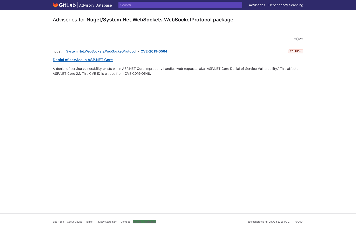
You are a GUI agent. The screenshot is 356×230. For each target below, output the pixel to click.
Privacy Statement (106, 221)
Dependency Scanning (285, 5)
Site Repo (58, 221)
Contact (125, 221)
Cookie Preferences (144, 221)
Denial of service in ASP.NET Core (83, 60)
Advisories (257, 5)
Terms (89, 221)
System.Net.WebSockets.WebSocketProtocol (101, 51)
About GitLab (74, 221)
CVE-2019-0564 (154, 51)
